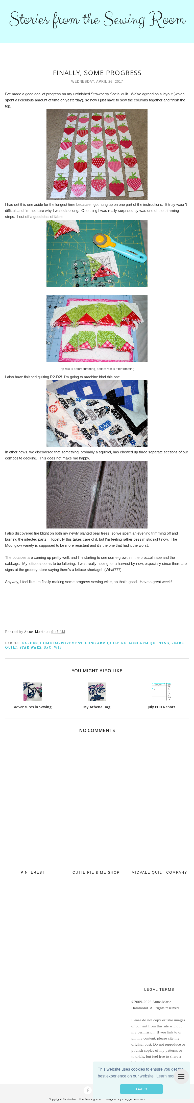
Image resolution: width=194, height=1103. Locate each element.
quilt (11, 647)
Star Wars (30, 647)
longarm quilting (149, 643)
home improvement (61, 643)
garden (30, 643)
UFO (47, 647)
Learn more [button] (166, 1076)
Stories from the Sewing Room (97, 19)
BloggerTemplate (133, 1099)
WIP (58, 647)
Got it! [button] (141, 1089)
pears (177, 643)
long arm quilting (106, 643)
